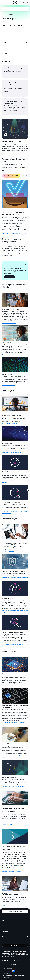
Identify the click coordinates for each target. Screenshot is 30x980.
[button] (8, 9)
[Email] (19, 960)
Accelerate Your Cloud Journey (9, 323)
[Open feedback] (28, 490)
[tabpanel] (15, 207)
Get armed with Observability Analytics (11, 452)
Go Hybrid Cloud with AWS (8, 385)
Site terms (9, 968)
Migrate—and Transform (8, 354)
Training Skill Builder (7, 824)
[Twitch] (12, 960)
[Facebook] (5, 960)
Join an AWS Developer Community (11, 871)
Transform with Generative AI (9, 685)
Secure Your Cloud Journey (8, 551)
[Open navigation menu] (2, 3)
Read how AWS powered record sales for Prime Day (14, 233)
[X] (2, 960)
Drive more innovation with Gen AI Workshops (13, 786)
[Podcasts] (17, 960)
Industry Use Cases (7, 905)
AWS (3, 14)
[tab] (11, 175)
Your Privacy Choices (7, 971)
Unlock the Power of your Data (9, 423)
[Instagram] (9, 960)
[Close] (25, 264)
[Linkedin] (7, 960)
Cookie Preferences (6, 973)
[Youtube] (14, 960)
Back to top (14, 964)
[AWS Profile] (27, 2)
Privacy (3, 968)
